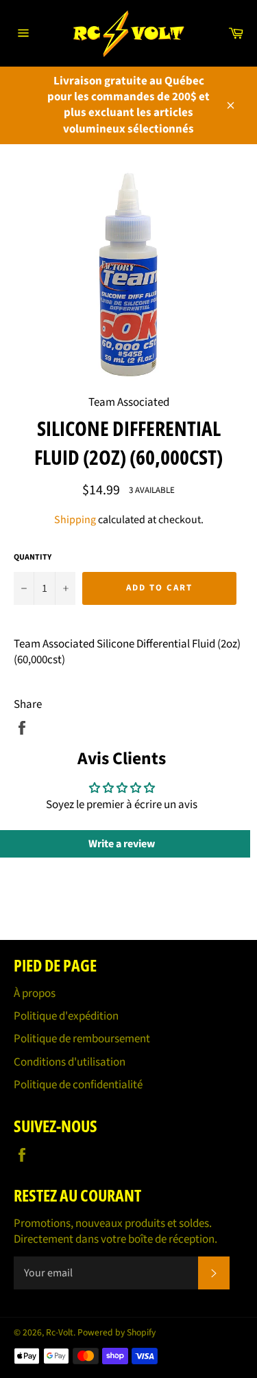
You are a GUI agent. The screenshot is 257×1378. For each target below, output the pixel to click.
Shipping (75, 519)
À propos (35, 993)
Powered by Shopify (116, 1332)
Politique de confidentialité (78, 1085)
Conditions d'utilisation (69, 1062)
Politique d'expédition (66, 1016)
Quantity (32, 557)
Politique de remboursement (82, 1039)
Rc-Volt (59, 1332)
